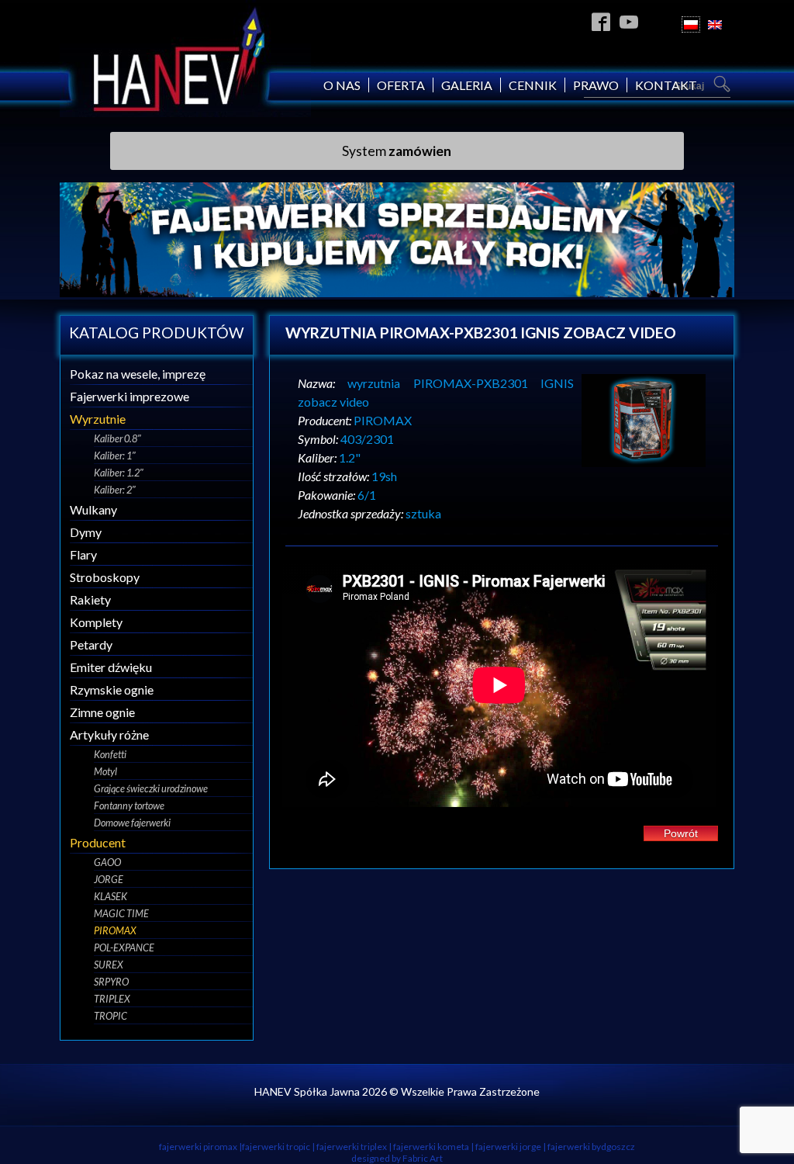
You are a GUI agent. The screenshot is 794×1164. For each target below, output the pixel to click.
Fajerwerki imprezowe (129, 396)
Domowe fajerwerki (132, 822)
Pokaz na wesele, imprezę (137, 373)
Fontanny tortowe (129, 805)
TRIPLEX (112, 999)
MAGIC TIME (121, 913)
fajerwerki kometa (431, 1146)
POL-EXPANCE (124, 947)
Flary (83, 554)
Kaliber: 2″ (115, 489)
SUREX (108, 964)
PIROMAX (115, 930)
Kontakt (666, 85)
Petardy (91, 644)
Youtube (629, 21)
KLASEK (110, 896)
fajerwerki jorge (508, 1146)
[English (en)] (715, 24)
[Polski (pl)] (691, 24)
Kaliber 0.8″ (117, 438)
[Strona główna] (185, 112)
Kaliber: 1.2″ (118, 472)
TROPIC (110, 1016)
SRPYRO (111, 981)
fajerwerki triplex (351, 1146)
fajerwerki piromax (198, 1146)
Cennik (533, 85)
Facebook (601, 21)
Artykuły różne (109, 734)
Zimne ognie (102, 712)
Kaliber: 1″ (115, 455)
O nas (342, 85)
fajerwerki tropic (276, 1146)
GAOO (107, 862)
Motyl (105, 771)
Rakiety (90, 599)
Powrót (681, 833)
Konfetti (110, 754)
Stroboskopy (105, 577)
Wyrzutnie (98, 418)
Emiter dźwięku (111, 667)
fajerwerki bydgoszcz (591, 1146)
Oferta (401, 85)
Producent (98, 842)
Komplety (96, 622)
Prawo (596, 85)
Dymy (86, 532)
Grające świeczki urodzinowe (151, 788)
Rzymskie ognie (112, 689)
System (396, 151)
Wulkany (93, 509)
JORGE (108, 879)
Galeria (466, 85)
